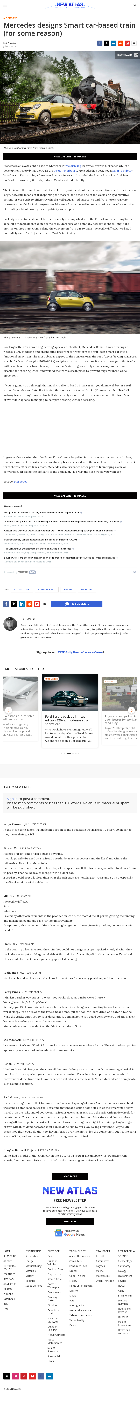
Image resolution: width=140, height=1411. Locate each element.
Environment (125, 1275)
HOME (7, 1251)
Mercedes (20, 481)
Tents (50, 1361)
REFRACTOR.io (126, 1251)
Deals (72, 1325)
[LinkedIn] (113, 43)
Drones (73, 1270)
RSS (5, 1303)
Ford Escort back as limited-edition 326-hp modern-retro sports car (66, 720)
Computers (75, 1261)
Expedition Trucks (53, 1312)
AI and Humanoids (79, 1256)
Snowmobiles (54, 1356)
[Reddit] (120, 43)
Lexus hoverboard (65, 170)
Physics (122, 1280)
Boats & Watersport (53, 1285)
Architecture (32, 1256)
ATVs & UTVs (54, 1279)
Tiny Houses (54, 1274)
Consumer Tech (78, 1266)
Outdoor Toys (55, 1269)
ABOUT (7, 1261)
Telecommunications (81, 1315)
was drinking (73, 165)
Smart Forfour (122, 170)
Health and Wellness (124, 1331)
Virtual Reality (76, 1320)
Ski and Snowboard (53, 1349)
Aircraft (100, 1256)
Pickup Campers (56, 1334)
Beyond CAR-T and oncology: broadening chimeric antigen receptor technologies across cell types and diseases (59, 557)
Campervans (54, 1292)
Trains (68, 589)
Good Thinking (77, 1275)
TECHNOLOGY (77, 1251)
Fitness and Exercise (124, 1310)
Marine (100, 1270)
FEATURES (9, 1274)
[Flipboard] (127, 43)
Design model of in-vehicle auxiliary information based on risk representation (41, 512)
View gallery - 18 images (70, 156)
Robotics (30, 1280)
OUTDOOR (53, 1251)
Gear (50, 1256)
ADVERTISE (9, 1284)
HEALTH (122, 1285)
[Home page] (70, 6)
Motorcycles (103, 1275)
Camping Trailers (52, 1298)
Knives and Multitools (53, 1320)
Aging (121, 1290)
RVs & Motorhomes (54, 1341)
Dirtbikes (52, 1305)
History (73, 1280)
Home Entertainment (81, 1285)
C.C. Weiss (28, 619)
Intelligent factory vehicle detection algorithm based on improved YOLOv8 (40, 539)
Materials (30, 1270)
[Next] (131, 710)
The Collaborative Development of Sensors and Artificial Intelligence (37, 548)
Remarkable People (80, 1310)
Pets (71, 1300)
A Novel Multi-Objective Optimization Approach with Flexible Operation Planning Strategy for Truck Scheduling (58, 530)
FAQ (5, 1308)
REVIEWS (8, 1279)
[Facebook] (99, 43)
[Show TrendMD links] (134, 571)
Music (72, 1295)
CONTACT (9, 1298)
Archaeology (125, 1261)
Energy (29, 1261)
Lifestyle (74, 1290)
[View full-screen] (136, 55)
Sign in (12, 798)
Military (29, 1275)
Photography (76, 1305)
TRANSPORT (103, 1251)
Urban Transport (105, 1280)
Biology (122, 1270)
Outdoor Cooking (52, 1328)
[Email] (134, 43)
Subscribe (70, 1221)
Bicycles (100, 1266)
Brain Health (125, 1295)
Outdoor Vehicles (52, 1262)
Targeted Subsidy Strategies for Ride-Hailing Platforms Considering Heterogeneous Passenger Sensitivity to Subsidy (62, 521)
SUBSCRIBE (9, 1256)
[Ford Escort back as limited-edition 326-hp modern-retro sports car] (70, 692)
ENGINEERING (33, 1251)
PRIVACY (8, 1293)
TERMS (7, 1289)
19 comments (80, 603)
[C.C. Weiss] (10, 624)
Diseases (123, 1316)
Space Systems (33, 1285)
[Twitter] (106, 43)
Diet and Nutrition (123, 1302)
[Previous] (8, 710)
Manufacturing (33, 1266)
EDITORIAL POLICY (9, 1267)
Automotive (10, 18)
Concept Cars (46, 589)
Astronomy (124, 1266)
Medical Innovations (124, 1323)
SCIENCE (123, 1256)
